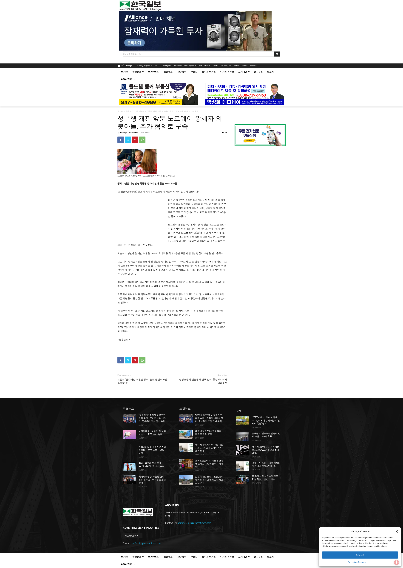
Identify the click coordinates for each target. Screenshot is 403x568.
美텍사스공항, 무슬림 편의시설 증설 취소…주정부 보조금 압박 (152, 479)
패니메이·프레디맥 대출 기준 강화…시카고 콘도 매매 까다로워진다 (209, 447)
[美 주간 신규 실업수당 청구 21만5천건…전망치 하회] (242, 479)
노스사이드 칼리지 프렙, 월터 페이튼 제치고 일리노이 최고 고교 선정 (209, 479)
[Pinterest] (135, 140)
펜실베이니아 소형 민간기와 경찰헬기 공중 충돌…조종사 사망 (152, 450)
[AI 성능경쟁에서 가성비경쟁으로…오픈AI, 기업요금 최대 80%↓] (242, 450)
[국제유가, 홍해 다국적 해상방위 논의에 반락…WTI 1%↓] (242, 466)
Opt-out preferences (357, 562)
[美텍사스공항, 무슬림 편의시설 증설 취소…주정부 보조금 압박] (129, 479)
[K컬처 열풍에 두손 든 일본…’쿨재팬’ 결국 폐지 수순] (129, 466)
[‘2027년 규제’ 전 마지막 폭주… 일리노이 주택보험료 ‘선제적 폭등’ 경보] (242, 420)
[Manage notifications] (396, 562)
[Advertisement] (141, 219)
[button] (396, 531)
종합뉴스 (129, 111)
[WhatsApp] (142, 140)
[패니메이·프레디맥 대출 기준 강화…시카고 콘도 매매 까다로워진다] (186, 447)
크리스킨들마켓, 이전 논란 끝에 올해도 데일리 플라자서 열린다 (209, 463)
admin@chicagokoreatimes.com (194, 522)
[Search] (277, 54)
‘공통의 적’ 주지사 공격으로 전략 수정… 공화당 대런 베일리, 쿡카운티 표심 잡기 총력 (152, 418)
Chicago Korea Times (129, 132)
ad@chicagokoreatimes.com (146, 543)
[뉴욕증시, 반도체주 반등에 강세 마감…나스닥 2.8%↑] (242, 436)
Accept (360, 555)
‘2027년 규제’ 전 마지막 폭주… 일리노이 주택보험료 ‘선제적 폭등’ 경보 (266, 420)
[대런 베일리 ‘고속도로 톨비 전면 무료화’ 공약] (186, 434)
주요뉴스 (140, 111)
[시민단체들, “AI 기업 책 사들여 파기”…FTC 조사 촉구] (129, 434)
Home (120, 111)
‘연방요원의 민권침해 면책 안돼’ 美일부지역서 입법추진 (203, 381)
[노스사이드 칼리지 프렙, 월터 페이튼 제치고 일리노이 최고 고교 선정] (186, 480)
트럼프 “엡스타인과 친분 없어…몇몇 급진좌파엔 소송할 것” (142, 381)
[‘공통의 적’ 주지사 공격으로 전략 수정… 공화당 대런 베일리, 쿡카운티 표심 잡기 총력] (129, 418)
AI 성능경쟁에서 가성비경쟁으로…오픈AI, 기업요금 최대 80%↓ (265, 449)
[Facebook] (120, 140)
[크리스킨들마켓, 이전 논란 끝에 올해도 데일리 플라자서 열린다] (186, 463)
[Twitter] (128, 140)
